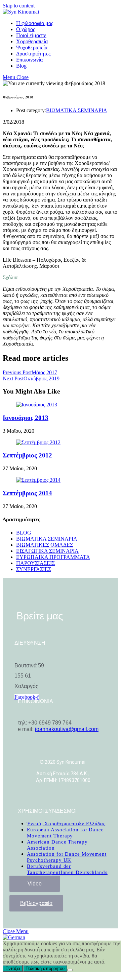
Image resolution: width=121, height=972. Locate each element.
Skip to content (19, 5)
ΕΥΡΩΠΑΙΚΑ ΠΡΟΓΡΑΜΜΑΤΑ (53, 557)
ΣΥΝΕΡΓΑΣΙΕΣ (33, 569)
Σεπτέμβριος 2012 (27, 455)
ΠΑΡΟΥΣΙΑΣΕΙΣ (35, 563)
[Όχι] (70, 970)
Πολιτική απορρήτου (45, 968)
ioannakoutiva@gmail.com (66, 729)
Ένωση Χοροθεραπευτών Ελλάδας (66, 823)
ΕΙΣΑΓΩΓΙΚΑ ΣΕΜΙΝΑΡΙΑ (47, 551)
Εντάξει (12, 968)
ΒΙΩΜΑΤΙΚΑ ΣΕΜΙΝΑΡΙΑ (76, 110)
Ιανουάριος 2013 (25, 417)
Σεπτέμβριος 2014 (27, 493)
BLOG (23, 533)
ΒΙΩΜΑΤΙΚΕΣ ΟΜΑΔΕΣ (44, 545)
